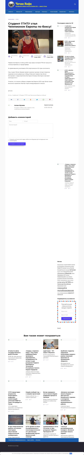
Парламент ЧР (61, 275)
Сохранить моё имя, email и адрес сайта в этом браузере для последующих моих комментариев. (29, 140)
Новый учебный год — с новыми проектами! (33, 393)
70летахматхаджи (60, 264)
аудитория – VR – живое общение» (49, 351)
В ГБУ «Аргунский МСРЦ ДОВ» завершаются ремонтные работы (70, 43)
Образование (28, 11)
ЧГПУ (63, 282)
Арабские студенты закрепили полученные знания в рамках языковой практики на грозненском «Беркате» (68, 356)
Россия (64, 278)
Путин (67, 276)
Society (69, 264)
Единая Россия (61, 269)
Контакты (71, 11)
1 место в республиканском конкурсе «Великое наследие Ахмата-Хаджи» (67, 430)
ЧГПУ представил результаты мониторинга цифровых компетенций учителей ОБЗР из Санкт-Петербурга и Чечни (15, 398)
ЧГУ (72, 282)
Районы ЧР (19, 11)
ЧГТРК (68, 282)
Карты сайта (30, 440)
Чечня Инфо (24, 3)
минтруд (71, 293)
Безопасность (68, 266)
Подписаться (66, 318)
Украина (71, 280)
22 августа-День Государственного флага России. (70, 58)
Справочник (62, 11)
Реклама (38, 440)
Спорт (58, 280)
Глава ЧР (59, 268)
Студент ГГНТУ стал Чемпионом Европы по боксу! (33, 95)
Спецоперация (70, 278)
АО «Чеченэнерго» (61, 266)
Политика (44, 11)
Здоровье (67, 269)
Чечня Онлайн (54, 11)
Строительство (63, 280)
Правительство (61, 276)
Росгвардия (59, 278)
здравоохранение (64, 292)
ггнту (10, 95)
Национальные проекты (68, 271)
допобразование (65, 290)
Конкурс (58, 271)
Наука (62, 271)
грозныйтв (62, 288)
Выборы (72, 266)
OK (70, 453)
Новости (10, 11)
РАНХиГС (70, 276)
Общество (68, 273)
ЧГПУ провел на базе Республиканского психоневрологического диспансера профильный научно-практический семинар (33, 432)
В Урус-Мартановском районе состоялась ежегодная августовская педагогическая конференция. (15, 431)
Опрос (73, 273)
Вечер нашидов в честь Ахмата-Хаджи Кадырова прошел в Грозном (50, 394)
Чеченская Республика (64, 284)
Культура (37, 11)
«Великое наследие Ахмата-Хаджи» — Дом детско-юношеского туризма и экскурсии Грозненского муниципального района (68, 398)
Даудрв (72, 268)
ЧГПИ (59, 282)
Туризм (68, 280)
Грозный (64, 268)
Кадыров (73, 269)
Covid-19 (65, 264)
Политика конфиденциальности (16, 440)
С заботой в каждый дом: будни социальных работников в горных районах (70, 28)
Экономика (60, 285)
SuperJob (73, 264)
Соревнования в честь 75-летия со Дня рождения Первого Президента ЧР (50, 429)
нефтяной (16, 95)
